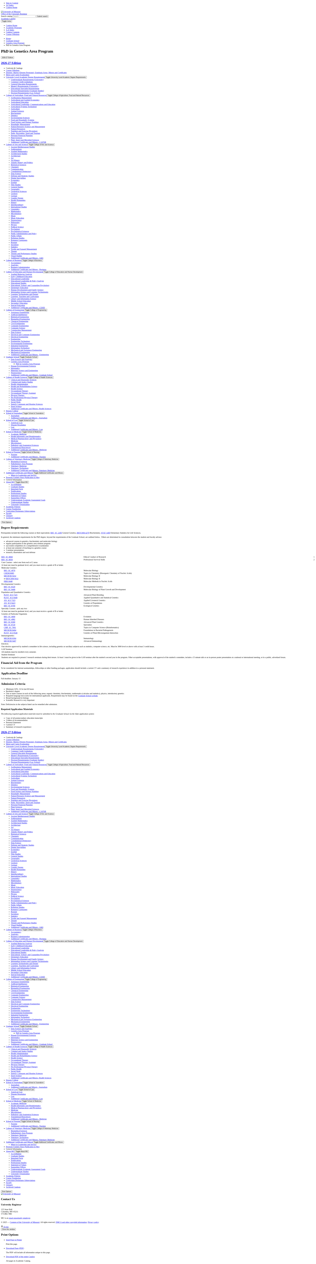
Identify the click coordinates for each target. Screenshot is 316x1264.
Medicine (14, 441)
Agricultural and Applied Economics (25, 100)
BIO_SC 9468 (9, 589)
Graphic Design (17, 198)
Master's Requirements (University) (24, 86)
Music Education (17, 218)
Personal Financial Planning (22, 135)
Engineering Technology (20, 341)
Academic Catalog (8, 19)
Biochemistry (16, 113)
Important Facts (17, 489)
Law (12, 427)
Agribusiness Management (21, 98)
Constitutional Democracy (21, 171)
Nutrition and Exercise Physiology (24, 131)
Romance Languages (19, 240)
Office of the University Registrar (14, 14)
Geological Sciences (19, 191)
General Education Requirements (24, 84)
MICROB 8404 (10, 630)
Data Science (16, 174)
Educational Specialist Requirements (25, 88)
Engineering (15, 339)
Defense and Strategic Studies (22, 176)
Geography (15, 189)
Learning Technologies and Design (24, 294)
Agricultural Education (20, 102)
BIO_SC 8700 (9, 606)
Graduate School (12, 41)
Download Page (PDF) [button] (15, 1248)
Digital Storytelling (18, 178)
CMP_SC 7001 (10, 627)
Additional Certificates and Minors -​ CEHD (28, 308)
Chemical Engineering (19, 321)
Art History (15, 160)
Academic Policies (13, 507)
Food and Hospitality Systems (22, 120)
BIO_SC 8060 (7, 557)
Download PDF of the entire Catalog (20, 1257)
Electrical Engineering (19, 337)
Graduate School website (88, 696)
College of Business (13, 260)
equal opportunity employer (19, 1218)
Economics (15, 180)
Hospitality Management (20, 124)
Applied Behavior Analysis (21, 274)
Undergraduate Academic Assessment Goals (28, 500)
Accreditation (16, 484)
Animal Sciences (17, 111)
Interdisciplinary (17, 205)
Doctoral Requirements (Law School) (25, 93)
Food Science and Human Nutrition (25, 122)
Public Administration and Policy (24, 234)
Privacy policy (93, 1222)
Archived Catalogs (13, 518)
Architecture (15, 156)
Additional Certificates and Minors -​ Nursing (28, 457)
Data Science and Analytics (21, 359)
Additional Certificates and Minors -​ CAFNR (28, 142)
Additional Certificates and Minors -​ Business (28, 269)
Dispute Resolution (18, 425)
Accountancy (16, 263)
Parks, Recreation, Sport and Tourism (25, 133)
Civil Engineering (18, 323)
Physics (14, 225)
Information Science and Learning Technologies (29, 292)
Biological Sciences (18, 165)
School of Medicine (13, 432)
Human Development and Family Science (27, 290)
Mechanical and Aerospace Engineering (26, 350)
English (14, 182)
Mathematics (16, 211)
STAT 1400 (105, 533)
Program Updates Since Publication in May (23, 477)
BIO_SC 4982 (9, 619)
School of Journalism (14, 413)
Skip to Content (12, 3)
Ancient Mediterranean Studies (23, 147)
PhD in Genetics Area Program (28, 364)
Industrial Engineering (19, 346)
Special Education (18, 305)
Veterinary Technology (20, 468)
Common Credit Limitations (22, 82)
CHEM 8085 (9, 573)
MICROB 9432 (10, 576)
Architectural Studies (19, 154)
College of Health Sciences (16, 377)
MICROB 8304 (10, 638)
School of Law (12, 420)
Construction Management (21, 330)
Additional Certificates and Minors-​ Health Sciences (31, 409)
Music (13, 216)
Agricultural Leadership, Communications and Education (33, 104)
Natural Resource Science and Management (28, 127)
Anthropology (16, 149)
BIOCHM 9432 (12, 579)
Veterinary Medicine (19, 466)
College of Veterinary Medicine (18, 459)
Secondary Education (19, 303)
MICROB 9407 (10, 641)
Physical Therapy (17, 395)
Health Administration (19, 384)
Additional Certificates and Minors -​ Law (27, 429)
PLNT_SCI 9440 (10, 598)
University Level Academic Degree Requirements (25, 77)
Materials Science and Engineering (24, 370)
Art (12, 158)
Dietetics (14, 115)
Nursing (14, 454)
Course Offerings (12, 34)
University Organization (20, 504)
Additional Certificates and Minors (19, 473)
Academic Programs (14, 28)
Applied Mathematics (19, 151)
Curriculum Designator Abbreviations (20, 511)
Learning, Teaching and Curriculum (25, 296)
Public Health (16, 400)
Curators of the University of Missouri (25, 1222)
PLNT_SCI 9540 (10, 633)
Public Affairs (16, 236)
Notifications (16, 491)
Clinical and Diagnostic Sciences (23, 380)
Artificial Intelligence (19, 315)
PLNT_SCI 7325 (10, 595)
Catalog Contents (12, 32)
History (14, 202)
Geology (14, 194)
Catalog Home (11, 7)
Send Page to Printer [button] (14, 1240)
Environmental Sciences (20, 118)
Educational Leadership (20, 279)
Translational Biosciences (21, 447)
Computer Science (18, 328)
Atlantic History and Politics (22, 162)
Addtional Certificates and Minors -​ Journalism (29, 418)
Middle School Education (21, 301)
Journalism (15, 416)
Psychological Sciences (20, 231)
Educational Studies (18, 283)
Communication (17, 169)
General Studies (17, 187)
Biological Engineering (20, 317)
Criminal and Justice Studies (22, 382)
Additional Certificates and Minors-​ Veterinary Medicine (33, 470)
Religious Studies (17, 238)
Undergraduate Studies (20, 502)
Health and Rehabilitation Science (24, 386)
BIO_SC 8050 (7, 560)
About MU (10, 482)
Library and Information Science (23, 299)
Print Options (6, 522)
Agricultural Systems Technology (24, 107)
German (14, 196)
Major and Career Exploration (17, 75)
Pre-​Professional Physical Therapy (24, 397)
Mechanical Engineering (20, 352)
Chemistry (15, 167)
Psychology (15, 229)
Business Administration (20, 267)
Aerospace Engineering (20, 312)
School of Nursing (13, 452)
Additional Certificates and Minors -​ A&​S (27, 258)
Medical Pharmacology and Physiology (26, 439)
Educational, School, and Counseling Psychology (30, 285)
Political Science (17, 227)
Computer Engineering (20, 326)
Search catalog (6, 16)
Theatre (14, 251)
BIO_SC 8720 (9, 625)
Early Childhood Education (21, 276)
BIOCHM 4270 (83, 533)
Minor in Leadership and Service (23, 475)
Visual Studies (16, 256)
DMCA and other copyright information (71, 1222)
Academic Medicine (19, 434)
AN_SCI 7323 (9, 600)
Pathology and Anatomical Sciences (25, 445)
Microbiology (16, 214)
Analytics (14, 265)
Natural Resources (18, 129)
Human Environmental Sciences (23, 366)
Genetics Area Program (15, 43)
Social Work (15, 402)
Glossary (9, 516)
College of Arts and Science (17, 144)
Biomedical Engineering (20, 319)
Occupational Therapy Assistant (23, 393)
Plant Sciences (16, 138)
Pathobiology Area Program (22, 464)
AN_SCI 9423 (9, 603)
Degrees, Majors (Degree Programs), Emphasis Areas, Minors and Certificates (36, 73)
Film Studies (16, 185)
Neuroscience (16, 220)
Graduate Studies (17, 487)
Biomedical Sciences (19, 462)
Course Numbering (13, 509)
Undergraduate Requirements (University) (27, 80)
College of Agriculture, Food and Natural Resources (26, 95)
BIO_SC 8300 (9, 622)
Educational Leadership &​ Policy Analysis (27, 281)
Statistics (14, 247)
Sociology (15, 245)
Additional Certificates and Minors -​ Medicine (29, 450)
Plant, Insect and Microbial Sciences (25, 140)
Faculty (9, 513)
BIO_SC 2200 (56, 533)
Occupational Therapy (19, 391)
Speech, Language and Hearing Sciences (27, 404)
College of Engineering (15, 310)
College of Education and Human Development (24, 272)
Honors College (12, 411)
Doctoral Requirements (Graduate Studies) (27, 91)
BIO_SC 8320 (9, 587)
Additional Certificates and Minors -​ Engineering (30, 355)
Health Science (17, 389)
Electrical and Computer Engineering (25, 335)
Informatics (15, 368)
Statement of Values (18, 496)
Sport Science (16, 406)
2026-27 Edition (11, 63)
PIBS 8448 (8, 581)
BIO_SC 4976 (9, 570)
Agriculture (15, 109)
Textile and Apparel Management (24, 249)
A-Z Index (10, 30)
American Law (17, 423)
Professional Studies (19, 493)
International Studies (19, 207)
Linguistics (15, 209)
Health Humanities (18, 200)
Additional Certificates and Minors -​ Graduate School (31, 375)
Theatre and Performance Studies (24, 254)
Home (8, 39)
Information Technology (20, 348)
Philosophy (15, 222)
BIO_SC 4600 (9, 617)
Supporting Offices (18, 498)
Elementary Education (19, 288)
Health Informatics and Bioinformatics (26, 436)
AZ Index (10, 5)
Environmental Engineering (21, 343)
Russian (14, 242)
